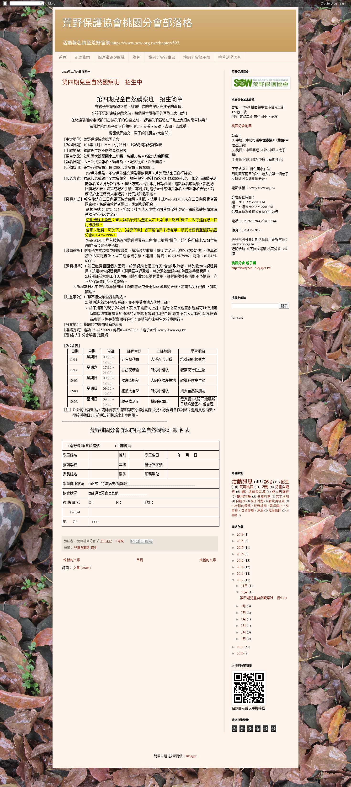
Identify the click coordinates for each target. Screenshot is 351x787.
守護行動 (264, 497)
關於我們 (82, 57)
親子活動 (256, 501)
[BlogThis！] (137, 541)
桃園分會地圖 (242, 125)
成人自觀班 (280, 491)
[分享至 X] (141, 541)
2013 (241, 573)
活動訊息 (242, 481)
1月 (244, 638)
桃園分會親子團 (196, 57)
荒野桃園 (246, 486)
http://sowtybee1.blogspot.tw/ (251, 268)
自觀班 (241, 501)
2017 (241, 547)
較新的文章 (71, 560)
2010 (241, 653)
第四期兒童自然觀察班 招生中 (102, 82)
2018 (241, 540)
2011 (241, 646)
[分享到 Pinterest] (151, 541)
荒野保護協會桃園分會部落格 (127, 22)
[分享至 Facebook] (146, 541)
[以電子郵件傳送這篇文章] (132, 541)
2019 (241, 534)
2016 (241, 554)
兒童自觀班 (82, 548)
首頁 (62, 57)
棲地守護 (244, 496)
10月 (245, 592)
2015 (241, 560)
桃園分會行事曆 (162, 57)
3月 (244, 625)
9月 (244, 606)
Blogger (191, 756)
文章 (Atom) (82, 567)
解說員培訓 (277, 501)
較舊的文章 (207, 560)
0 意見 (120, 541)
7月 (244, 612)
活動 (265, 486)
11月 (245, 585)
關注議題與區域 (111, 57)
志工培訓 (282, 497)
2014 (241, 567)
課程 (136, 57)
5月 (244, 619)
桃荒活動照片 (229, 57)
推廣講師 (275, 510)
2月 (244, 632)
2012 (241, 580)
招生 (94, 548)
